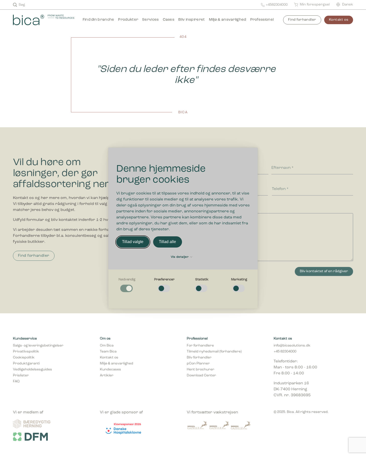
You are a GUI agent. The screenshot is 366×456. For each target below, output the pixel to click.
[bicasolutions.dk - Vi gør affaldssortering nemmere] (46, 20)
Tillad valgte (132, 242)
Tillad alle (167, 242)
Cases (169, 20)
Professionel (262, 20)
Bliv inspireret (191, 20)
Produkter (128, 20)
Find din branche (98, 20)
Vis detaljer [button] (180, 257)
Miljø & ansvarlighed (227, 20)
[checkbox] (127, 285)
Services (150, 20)
